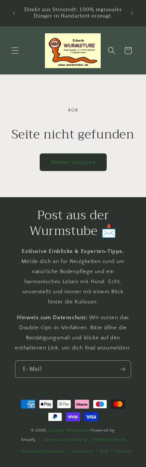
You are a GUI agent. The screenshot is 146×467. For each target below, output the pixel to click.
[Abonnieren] (122, 369)
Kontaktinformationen (43, 451)
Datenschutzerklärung (65, 439)
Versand (123, 451)
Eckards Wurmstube (69, 430)
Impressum (82, 451)
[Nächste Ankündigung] (132, 13)
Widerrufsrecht (109, 439)
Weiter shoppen (73, 162)
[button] (15, 50)
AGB (104, 451)
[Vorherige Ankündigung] (14, 13)
